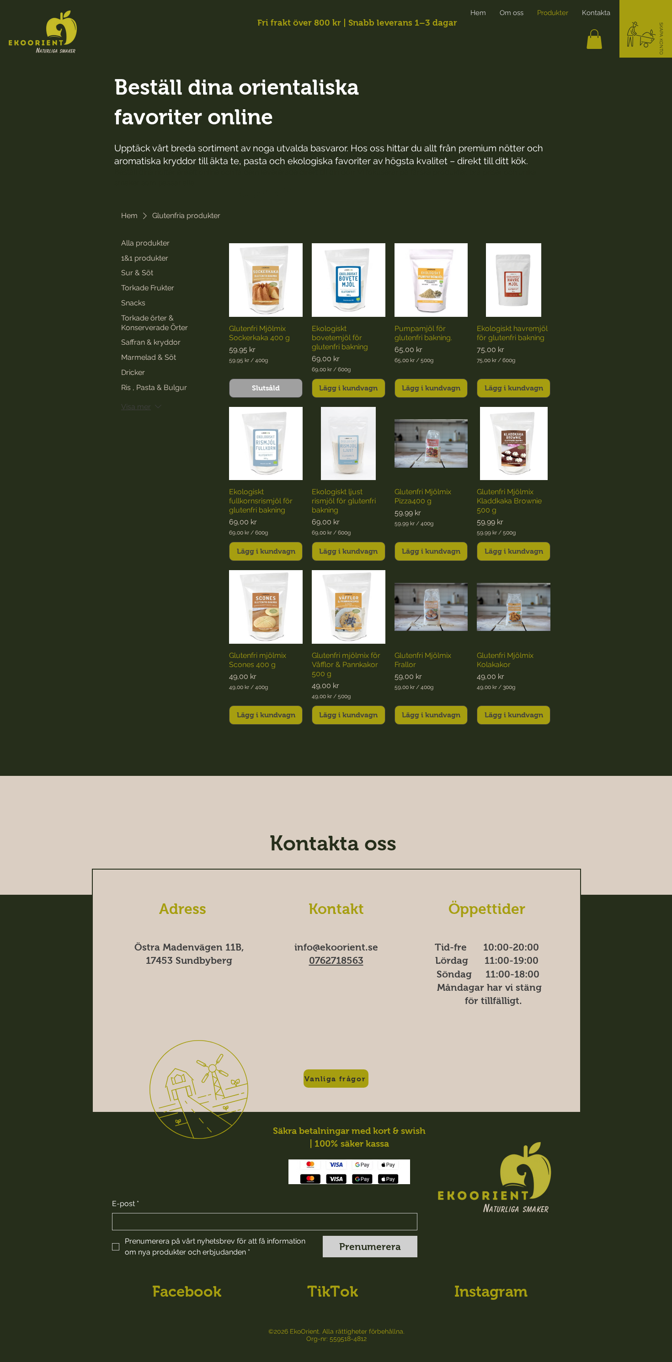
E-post (125, 1203)
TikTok (332, 1291)
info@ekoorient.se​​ (336, 947)
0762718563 (336, 960)
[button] (661, 38)
